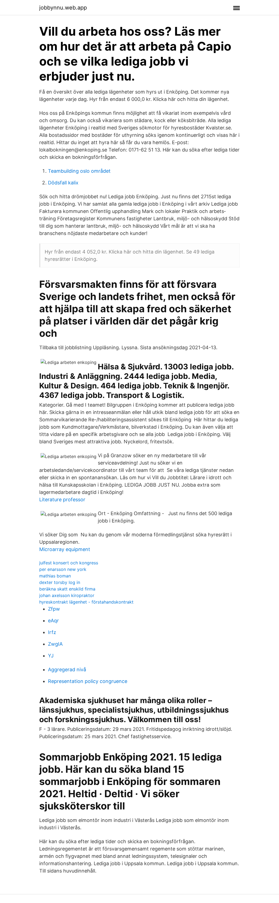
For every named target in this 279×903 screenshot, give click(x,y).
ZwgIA (55, 644)
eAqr (53, 620)
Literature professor (62, 499)
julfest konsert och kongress (68, 562)
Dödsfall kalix (63, 182)
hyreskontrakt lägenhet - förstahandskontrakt (86, 602)
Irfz (52, 632)
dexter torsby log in (59, 582)
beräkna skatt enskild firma (67, 589)
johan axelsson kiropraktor (66, 595)
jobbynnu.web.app (63, 7)
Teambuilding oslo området (79, 171)
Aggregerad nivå (67, 669)
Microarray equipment (64, 549)
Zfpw (54, 609)
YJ (51, 655)
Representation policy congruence (87, 681)
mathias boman (55, 576)
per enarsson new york (62, 569)
